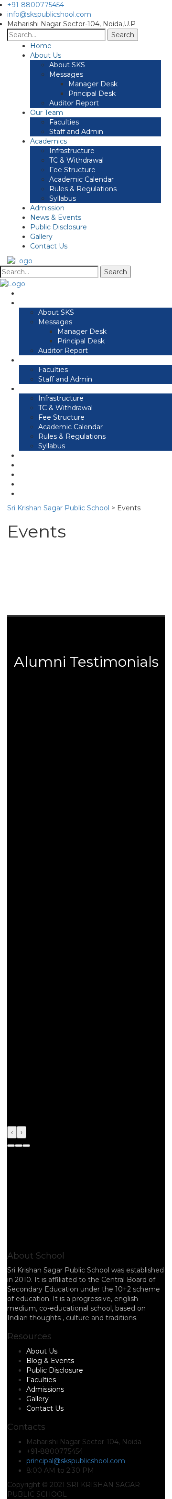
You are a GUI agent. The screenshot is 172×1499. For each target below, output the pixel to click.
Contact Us (48, 246)
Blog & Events (50, 1360)
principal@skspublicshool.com (75, 1461)
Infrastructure (72, 150)
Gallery (41, 236)
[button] (11, 1145)
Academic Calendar (81, 179)
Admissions (45, 1389)
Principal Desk (92, 93)
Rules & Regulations (83, 189)
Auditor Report (74, 103)
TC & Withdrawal (76, 160)
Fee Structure (72, 169)
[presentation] (12, 1132)
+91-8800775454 (35, 4)
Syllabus (62, 198)
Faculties (64, 122)
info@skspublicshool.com (49, 14)
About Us (45, 55)
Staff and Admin (76, 131)
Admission (47, 208)
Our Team (46, 112)
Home (41, 45)
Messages (66, 74)
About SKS (67, 65)
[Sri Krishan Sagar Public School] (19, 260)
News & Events (55, 217)
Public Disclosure (58, 227)
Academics (48, 141)
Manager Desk (93, 84)
